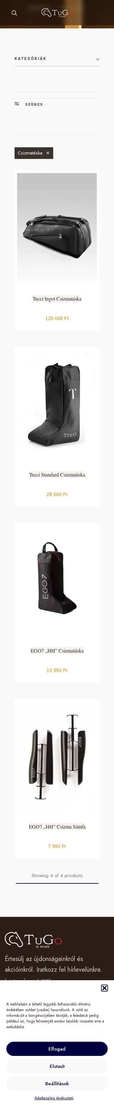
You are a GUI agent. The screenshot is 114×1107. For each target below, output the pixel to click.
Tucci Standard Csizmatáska (57, 474)
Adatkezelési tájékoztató (54, 1098)
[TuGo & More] (57, 12)
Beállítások (57, 1083)
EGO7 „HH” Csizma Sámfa (57, 826)
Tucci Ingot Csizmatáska (57, 298)
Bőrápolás (104, 108)
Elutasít (57, 1066)
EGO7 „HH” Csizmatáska (57, 650)
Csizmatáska (30, 152)
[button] (104, 988)
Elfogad (57, 1049)
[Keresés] (14, 12)
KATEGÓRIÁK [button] (31, 58)
